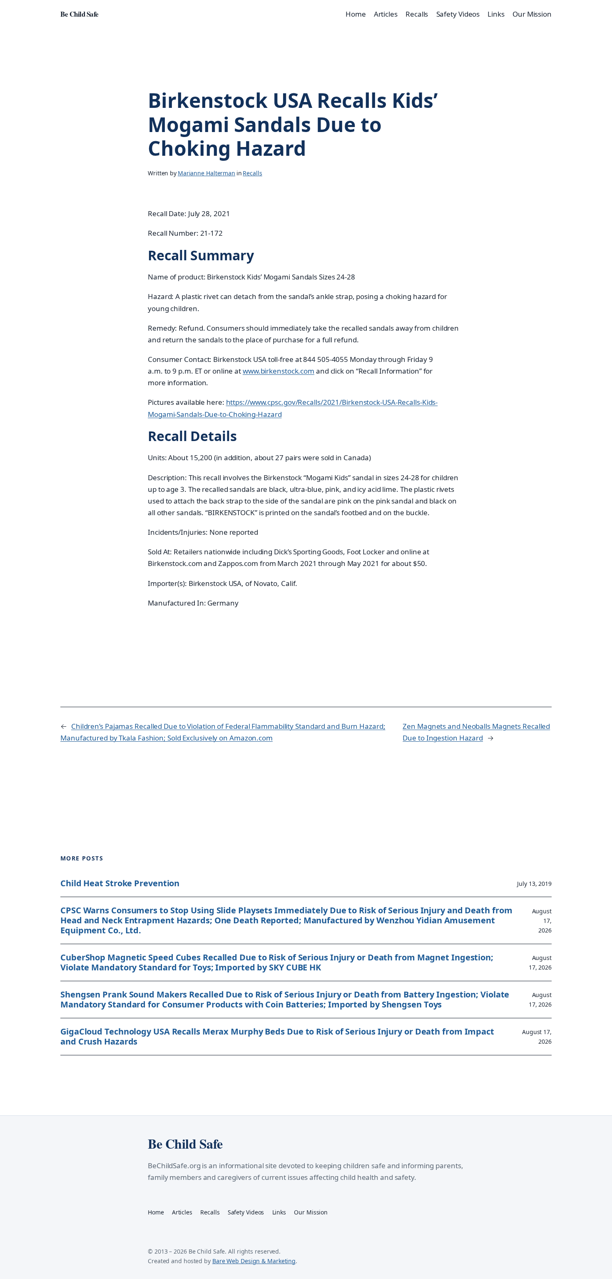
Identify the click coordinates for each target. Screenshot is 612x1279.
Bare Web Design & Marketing (254, 1261)
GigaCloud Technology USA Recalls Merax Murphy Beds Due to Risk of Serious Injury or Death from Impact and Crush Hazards (277, 1037)
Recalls (252, 173)
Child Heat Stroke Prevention (119, 883)
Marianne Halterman (206, 173)
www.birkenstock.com (278, 371)
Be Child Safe (79, 14)
